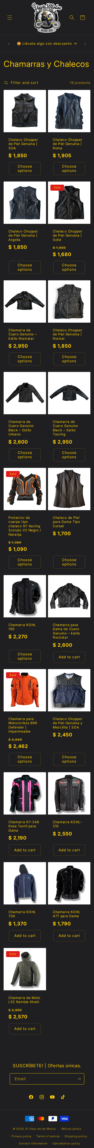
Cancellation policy (66, 1143)
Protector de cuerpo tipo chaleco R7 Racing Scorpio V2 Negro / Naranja (24, 526)
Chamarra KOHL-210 (67, 824)
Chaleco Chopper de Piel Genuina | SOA (23, 144)
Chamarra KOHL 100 (22, 627)
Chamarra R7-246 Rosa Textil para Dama (23, 826)
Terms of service (48, 1136)
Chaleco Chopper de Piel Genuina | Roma (67, 144)
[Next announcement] (85, 43)
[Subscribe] (79, 1079)
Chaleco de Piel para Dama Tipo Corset (66, 522)
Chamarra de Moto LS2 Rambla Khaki (24, 1000)
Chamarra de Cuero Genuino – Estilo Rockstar (22, 334)
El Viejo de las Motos (41, 1128)
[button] (9, 17)
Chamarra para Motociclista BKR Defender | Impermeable (22, 725)
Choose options (25, 168)
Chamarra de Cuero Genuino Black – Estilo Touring (65, 428)
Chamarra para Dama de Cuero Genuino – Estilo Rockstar (66, 631)
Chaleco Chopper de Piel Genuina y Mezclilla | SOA (68, 723)
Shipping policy (76, 1136)
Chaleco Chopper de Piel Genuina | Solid (67, 235)
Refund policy (71, 1128)
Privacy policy (22, 1136)
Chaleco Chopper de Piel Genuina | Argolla (23, 235)
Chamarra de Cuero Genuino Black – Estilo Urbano (21, 428)
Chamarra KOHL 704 (22, 914)
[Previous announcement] (9, 43)
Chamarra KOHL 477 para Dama (67, 914)
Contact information (33, 1143)
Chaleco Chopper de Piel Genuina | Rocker (67, 334)
